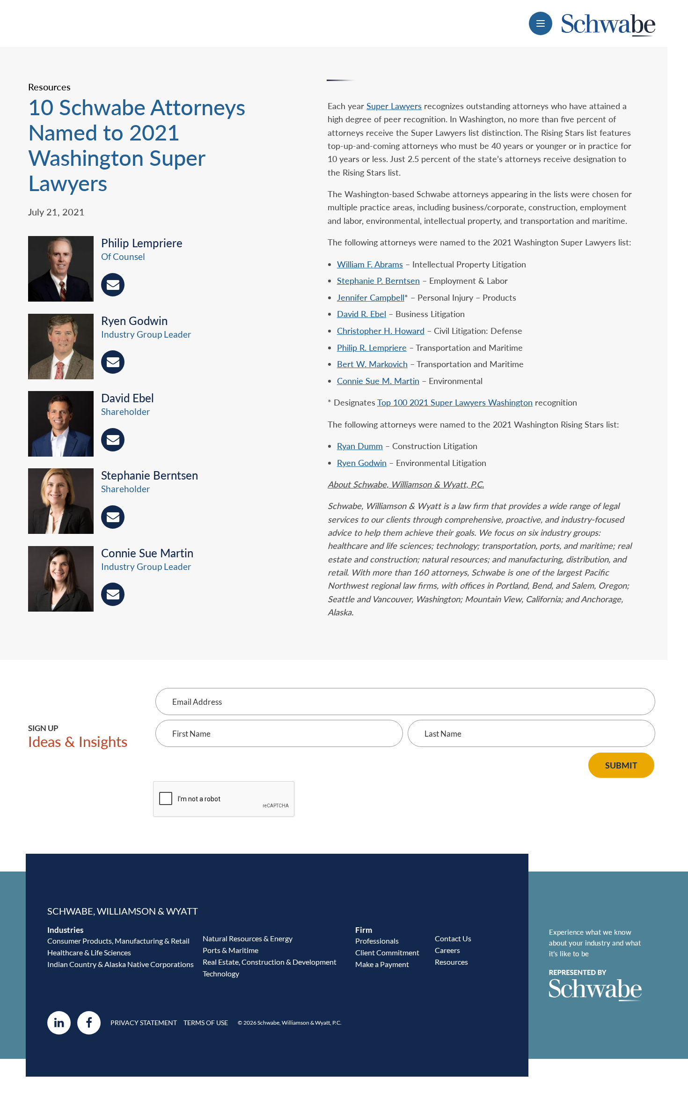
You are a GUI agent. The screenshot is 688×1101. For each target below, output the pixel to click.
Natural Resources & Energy (248, 938)
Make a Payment (382, 964)
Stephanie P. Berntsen (378, 280)
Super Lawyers (394, 106)
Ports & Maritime (230, 950)
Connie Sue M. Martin (378, 381)
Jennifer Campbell (370, 297)
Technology (221, 973)
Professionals (377, 940)
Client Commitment (387, 952)
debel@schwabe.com (112, 439)
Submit (621, 765)
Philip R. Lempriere (372, 347)
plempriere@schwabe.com (112, 284)
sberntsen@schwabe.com (112, 517)
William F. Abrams (370, 264)
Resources (451, 961)
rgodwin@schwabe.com (112, 362)
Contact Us (453, 938)
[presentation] (64, 270)
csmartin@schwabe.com (112, 594)
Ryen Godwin (362, 463)
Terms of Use (205, 1023)
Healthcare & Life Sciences (89, 952)
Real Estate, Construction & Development (270, 961)
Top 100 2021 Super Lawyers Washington (455, 402)
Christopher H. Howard (381, 330)
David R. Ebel (361, 314)
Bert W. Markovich (372, 364)
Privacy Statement (143, 1023)
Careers (447, 950)
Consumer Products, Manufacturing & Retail (118, 940)
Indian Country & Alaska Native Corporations (120, 964)
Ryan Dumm (360, 446)
